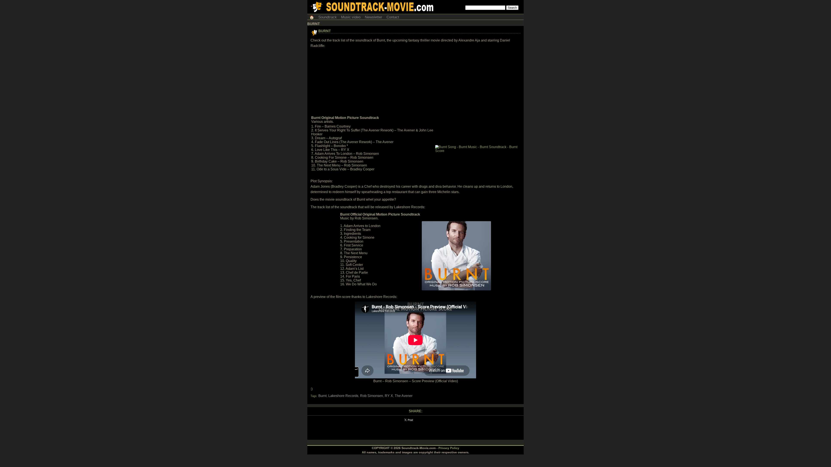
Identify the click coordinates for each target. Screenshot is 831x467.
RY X (389, 396)
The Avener (403, 396)
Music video (351, 17)
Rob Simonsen (371, 396)
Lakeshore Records (343, 396)
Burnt (324, 31)
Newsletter (373, 17)
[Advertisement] (415, 82)
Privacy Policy (448, 448)
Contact (393, 17)
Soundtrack (327, 17)
